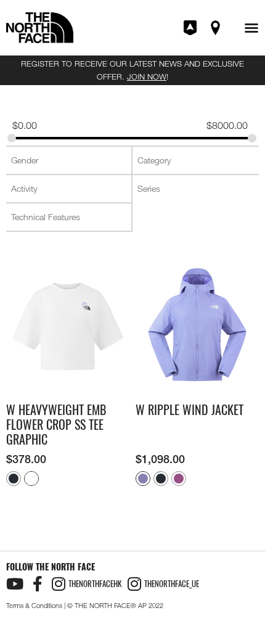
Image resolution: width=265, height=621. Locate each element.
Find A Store (216, 27)
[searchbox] (70, 160)
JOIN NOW (146, 76)
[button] (251, 27)
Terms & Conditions (34, 605)
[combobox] (68, 160)
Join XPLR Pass (191, 27)
